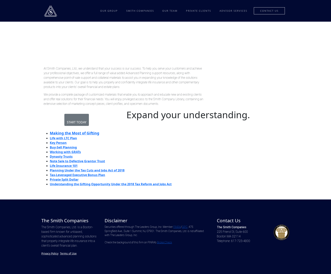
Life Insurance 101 (64, 166)
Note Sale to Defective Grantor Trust (77, 161)
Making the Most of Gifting (74, 133)
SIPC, (185, 227)
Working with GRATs (65, 152)
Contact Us (269, 10)
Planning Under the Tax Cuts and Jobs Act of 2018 (87, 170)
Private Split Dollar (64, 179)
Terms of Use (68, 253)
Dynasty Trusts (61, 156)
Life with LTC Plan (63, 138)
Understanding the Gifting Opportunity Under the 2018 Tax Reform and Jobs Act (111, 184)
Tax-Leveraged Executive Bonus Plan (77, 175)
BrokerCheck (164, 242)
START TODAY (76, 122)
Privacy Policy (49, 253)
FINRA (177, 227)
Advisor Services (233, 10)
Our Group (109, 10)
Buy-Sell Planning (63, 147)
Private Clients (198, 10)
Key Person (58, 143)
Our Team (170, 10)
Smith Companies (140, 10)
